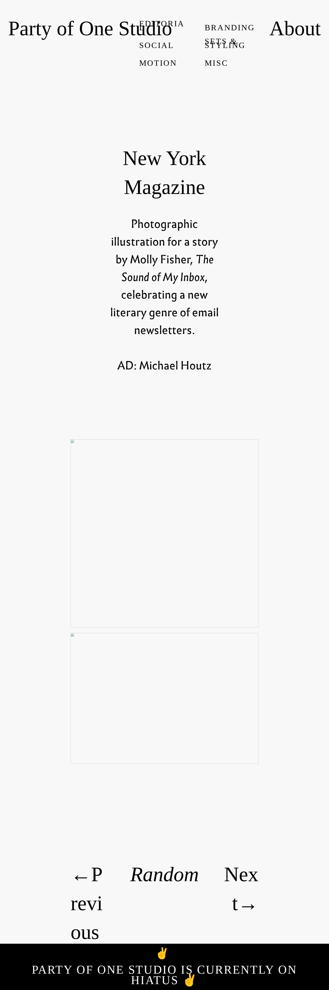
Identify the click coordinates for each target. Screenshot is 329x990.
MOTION (158, 62)
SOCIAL (156, 45)
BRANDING (230, 27)
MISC (216, 62)
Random (164, 874)
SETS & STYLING (225, 43)
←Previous (87, 903)
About (295, 28)
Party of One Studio (90, 28)
